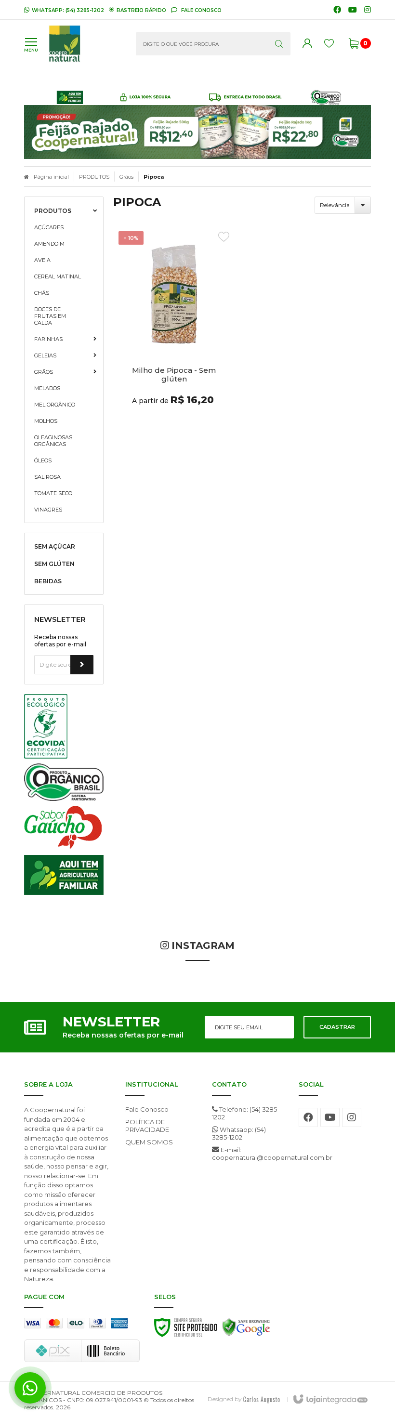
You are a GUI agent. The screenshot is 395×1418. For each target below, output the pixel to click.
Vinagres (48, 509)
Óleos (43, 460)
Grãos (126, 176)
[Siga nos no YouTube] (330, 1117)
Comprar (174, 424)
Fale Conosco (201, 10)
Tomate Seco (53, 493)
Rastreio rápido (141, 10)
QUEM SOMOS (149, 1142)
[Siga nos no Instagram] (367, 10)
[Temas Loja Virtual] (261, 1399)
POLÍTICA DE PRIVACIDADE (147, 1125)
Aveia (42, 260)
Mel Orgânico (54, 404)
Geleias (45, 355)
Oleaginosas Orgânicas (53, 440)
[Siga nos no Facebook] (337, 10)
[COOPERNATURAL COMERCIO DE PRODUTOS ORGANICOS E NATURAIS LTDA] (84, 44)
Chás (41, 292)
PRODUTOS (94, 176)
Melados (47, 388)
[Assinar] (81, 664)
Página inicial (51, 176)
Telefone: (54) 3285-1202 (245, 1113)
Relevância (335, 205)
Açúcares (49, 227)
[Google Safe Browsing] (246, 1330)
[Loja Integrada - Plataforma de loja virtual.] (330, 1400)
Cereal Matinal (57, 276)
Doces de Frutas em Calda (50, 316)
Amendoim (49, 243)
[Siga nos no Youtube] (352, 10)
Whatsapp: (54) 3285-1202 (239, 1133)
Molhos (45, 421)
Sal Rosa (47, 476)
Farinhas (48, 339)
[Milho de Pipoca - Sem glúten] (174, 332)
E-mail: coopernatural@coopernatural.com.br (248, 1153)
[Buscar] (278, 43)
